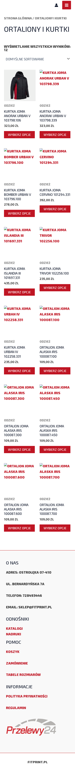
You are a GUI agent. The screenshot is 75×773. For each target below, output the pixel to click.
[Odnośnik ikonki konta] (56, 5)
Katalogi (14, 628)
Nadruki (13, 634)
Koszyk (12, 652)
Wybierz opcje (19, 134)
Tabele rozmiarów (23, 674)
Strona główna (18, 18)
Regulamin (16, 708)
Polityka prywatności (26, 696)
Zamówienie (17, 663)
